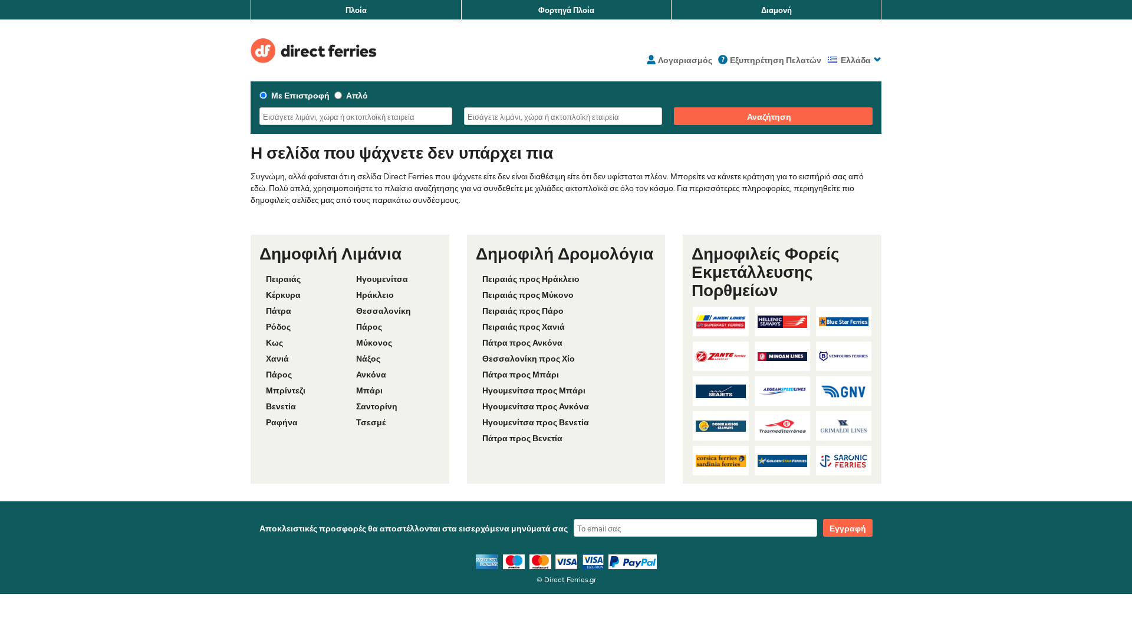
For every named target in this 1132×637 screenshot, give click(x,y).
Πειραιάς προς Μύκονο (528, 294)
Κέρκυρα (283, 294)
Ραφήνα (282, 422)
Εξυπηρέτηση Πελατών (775, 59)
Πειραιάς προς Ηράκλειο (531, 278)
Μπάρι (369, 390)
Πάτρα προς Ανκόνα (522, 342)
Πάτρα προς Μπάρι (520, 374)
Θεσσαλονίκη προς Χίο (528, 358)
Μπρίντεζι (285, 390)
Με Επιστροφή (300, 95)
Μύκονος (374, 342)
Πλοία (356, 9)
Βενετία (281, 406)
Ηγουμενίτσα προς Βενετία (535, 422)
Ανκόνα (371, 374)
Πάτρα (278, 310)
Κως (274, 342)
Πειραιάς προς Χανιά (523, 326)
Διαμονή (776, 9)
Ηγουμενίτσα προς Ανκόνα (535, 406)
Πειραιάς (283, 278)
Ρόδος (278, 326)
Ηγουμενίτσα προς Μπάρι (533, 390)
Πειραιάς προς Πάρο (523, 310)
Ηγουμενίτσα (382, 278)
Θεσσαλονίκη (383, 310)
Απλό (357, 95)
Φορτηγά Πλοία (566, 9)
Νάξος (368, 358)
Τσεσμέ (371, 422)
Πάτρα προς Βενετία (522, 438)
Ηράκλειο (375, 294)
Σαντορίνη (376, 406)
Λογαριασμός (685, 59)
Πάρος (369, 326)
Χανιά (277, 358)
